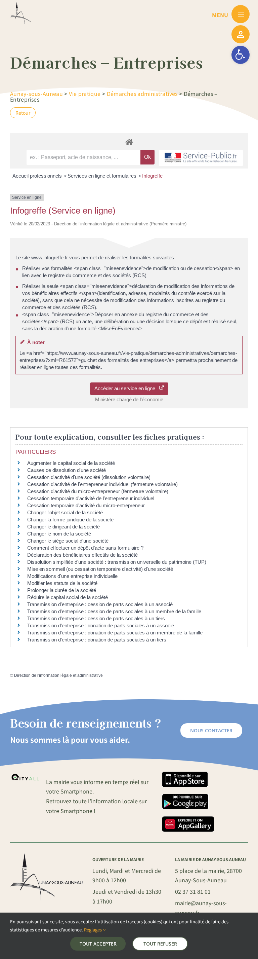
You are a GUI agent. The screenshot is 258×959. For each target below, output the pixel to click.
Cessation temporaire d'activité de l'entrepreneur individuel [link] (90, 498)
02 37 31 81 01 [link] (193, 891)
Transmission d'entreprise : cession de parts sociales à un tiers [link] (96, 618)
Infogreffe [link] (152, 176)
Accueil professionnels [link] (37, 176)
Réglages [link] (93, 929)
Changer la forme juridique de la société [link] (70, 519)
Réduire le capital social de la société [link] (67, 597)
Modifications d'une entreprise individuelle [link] (72, 576)
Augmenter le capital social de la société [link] (71, 463)
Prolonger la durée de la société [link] (61, 590)
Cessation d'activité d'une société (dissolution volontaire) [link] (88, 477)
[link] (240, 55)
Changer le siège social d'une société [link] (68, 541)
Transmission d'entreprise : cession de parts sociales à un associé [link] (100, 604)
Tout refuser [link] (160, 943)
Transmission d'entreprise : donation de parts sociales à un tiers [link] (96, 639)
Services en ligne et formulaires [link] (103, 176)
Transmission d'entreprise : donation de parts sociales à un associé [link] (100, 625)
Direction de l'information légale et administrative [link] (58, 675)
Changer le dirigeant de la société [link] (63, 526)
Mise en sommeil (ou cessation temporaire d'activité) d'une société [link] (100, 569)
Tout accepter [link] (98, 943)
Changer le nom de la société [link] (59, 534)
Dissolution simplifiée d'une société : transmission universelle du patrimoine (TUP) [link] (116, 562)
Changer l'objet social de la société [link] (65, 512)
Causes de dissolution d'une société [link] (66, 470)
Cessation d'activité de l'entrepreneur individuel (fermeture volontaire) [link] (102, 484)
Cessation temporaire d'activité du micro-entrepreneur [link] (86, 505)
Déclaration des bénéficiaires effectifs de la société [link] (82, 555)
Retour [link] (22, 112)
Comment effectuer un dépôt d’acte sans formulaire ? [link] (85, 548)
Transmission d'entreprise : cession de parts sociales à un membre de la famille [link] (114, 611)
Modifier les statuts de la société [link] (62, 583)
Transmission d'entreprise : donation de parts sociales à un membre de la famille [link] (115, 632)
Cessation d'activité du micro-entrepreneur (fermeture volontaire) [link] (97, 491)
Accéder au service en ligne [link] (126, 388)
